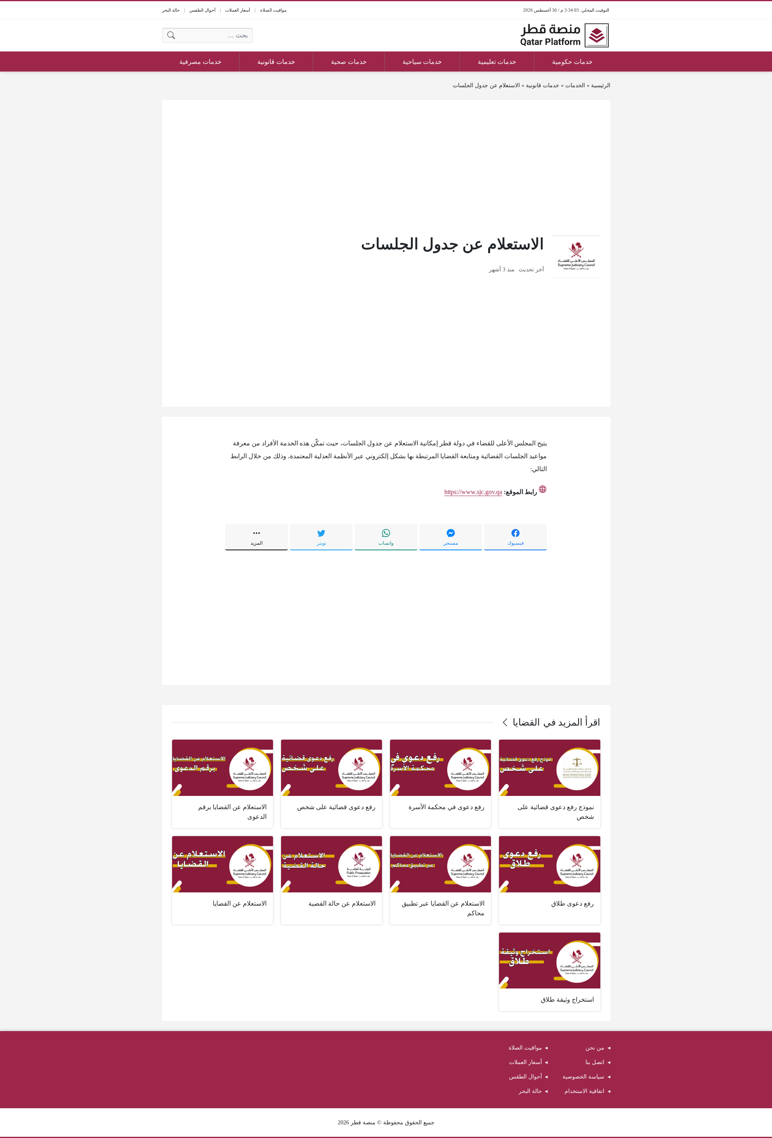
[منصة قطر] (564, 35)
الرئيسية (600, 85)
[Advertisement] (386, 166)
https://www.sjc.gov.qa (473, 491)
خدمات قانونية (542, 85)
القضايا (526, 722)
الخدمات (575, 85)
